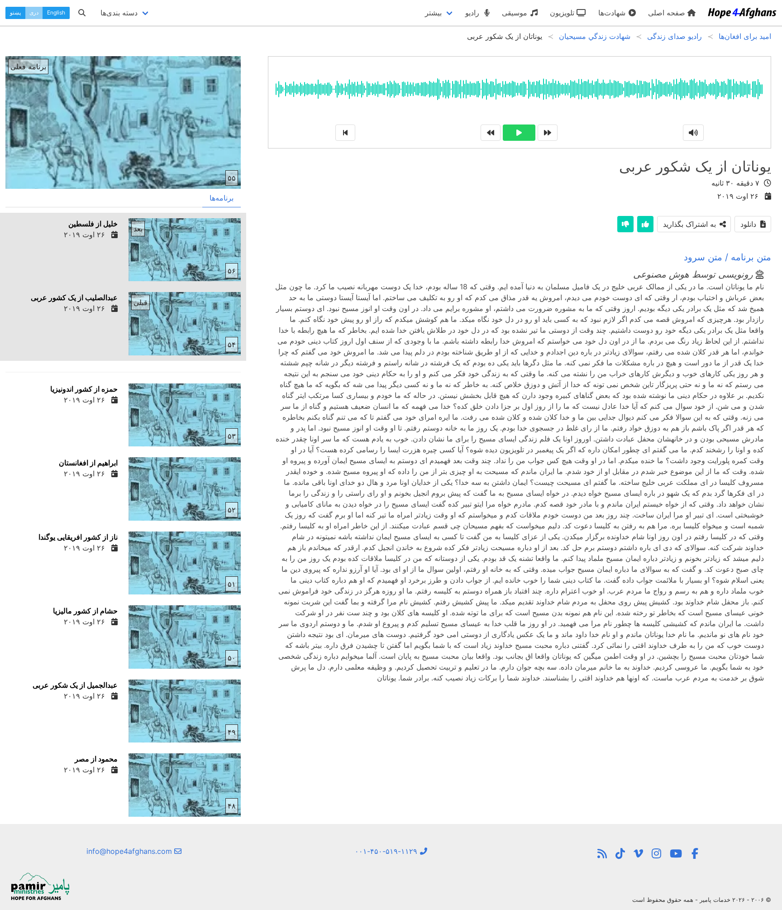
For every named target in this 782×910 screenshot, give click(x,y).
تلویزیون (563, 12)
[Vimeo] (638, 853)
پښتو (15, 12)
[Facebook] (695, 853)
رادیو (473, 12)
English (56, 12)
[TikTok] (620, 853)
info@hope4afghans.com (130, 851)
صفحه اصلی (667, 12)
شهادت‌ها (613, 12)
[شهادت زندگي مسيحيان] (602, 853)
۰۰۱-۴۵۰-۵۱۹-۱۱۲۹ (387, 851)
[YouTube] (676, 853)
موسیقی (515, 12)
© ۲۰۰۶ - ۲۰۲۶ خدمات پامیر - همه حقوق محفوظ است (701, 899)
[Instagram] (656, 853)
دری (33, 12)
